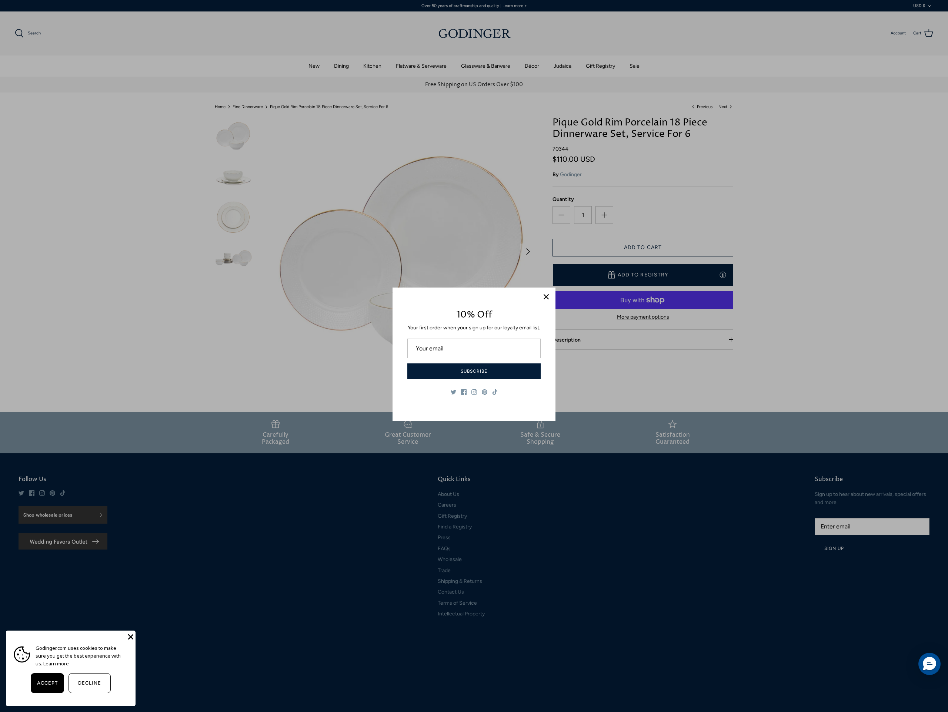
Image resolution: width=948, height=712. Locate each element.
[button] (929, 664)
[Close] (546, 297)
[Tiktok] (495, 392)
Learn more (56, 663)
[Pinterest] (484, 392)
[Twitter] (453, 392)
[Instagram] (474, 392)
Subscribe (474, 371)
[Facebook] (464, 392)
